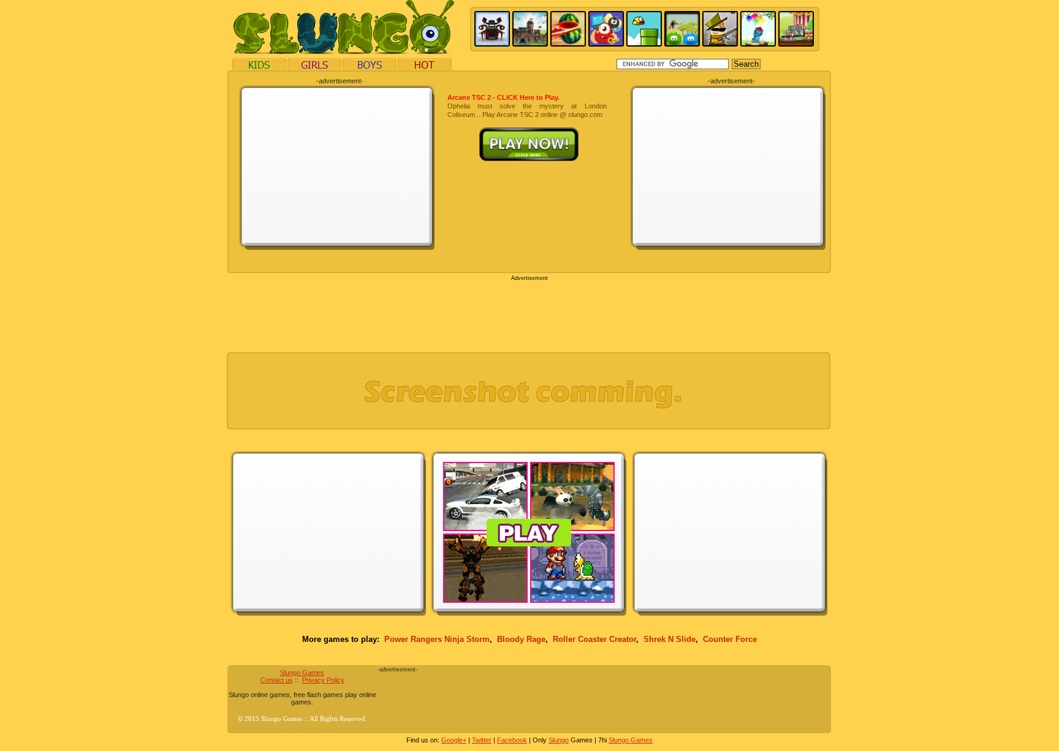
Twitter (482, 740)
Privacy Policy (323, 680)
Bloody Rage (521, 639)
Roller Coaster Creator (594, 639)
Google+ (453, 740)
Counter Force (730, 639)
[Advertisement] (337, 166)
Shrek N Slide (669, 639)
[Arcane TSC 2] (527, 131)
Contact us (276, 680)
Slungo (558, 740)
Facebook (512, 740)
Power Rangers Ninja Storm (437, 639)
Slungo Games (302, 672)
